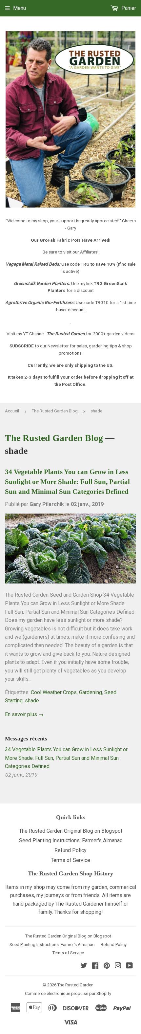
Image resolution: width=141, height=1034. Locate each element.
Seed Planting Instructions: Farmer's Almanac (70, 840)
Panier (128, 8)
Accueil (12, 410)
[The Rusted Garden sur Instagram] (118, 966)
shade (32, 700)
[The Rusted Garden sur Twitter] (84, 966)
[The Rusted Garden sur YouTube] (129, 966)
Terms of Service (70, 860)
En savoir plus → (24, 714)
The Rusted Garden (75, 984)
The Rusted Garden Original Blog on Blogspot (70, 831)
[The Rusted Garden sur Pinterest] (106, 966)
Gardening (90, 692)
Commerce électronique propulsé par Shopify (68, 993)
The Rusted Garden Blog (55, 410)
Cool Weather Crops (54, 692)
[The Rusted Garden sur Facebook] (95, 966)
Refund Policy (70, 850)
